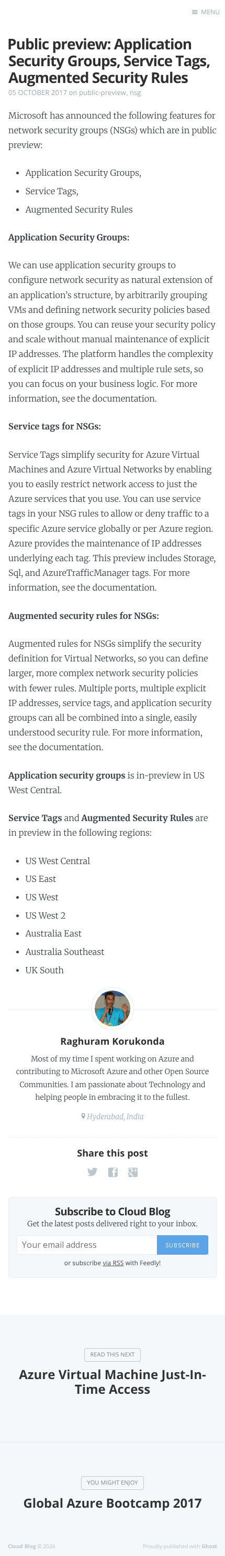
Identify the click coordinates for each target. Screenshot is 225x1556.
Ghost (209, 1546)
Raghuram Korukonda (112, 1041)
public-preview (102, 92)
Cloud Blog (22, 1546)
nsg (135, 92)
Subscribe (182, 1245)
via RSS (113, 1262)
